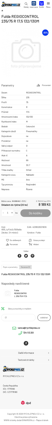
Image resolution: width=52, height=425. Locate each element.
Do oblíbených (15, 240)
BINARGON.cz (28, 420)
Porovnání (46, 85)
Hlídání (36, 244)
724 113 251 (28, 332)
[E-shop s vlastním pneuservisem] (2, 10)
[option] (26, 52)
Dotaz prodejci (39, 240)
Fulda (38, 232)
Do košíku (35, 213)
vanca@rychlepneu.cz (29, 327)
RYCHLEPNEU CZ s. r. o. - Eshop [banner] (10, 5)
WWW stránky (10, 420)
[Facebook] (26, 343)
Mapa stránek (42, 420)
